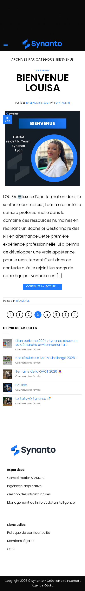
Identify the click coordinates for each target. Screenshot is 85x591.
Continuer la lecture (42, 286)
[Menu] (5, 44)
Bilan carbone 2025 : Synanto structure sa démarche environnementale (46, 343)
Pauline (21, 385)
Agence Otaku (42, 585)
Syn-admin (63, 102)
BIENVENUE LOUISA (42, 83)
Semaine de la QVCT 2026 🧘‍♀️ (38, 371)
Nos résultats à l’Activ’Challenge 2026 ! (46, 358)
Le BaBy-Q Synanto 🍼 (33, 399)
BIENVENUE (42, 70)
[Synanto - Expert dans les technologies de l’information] (42, 44)
